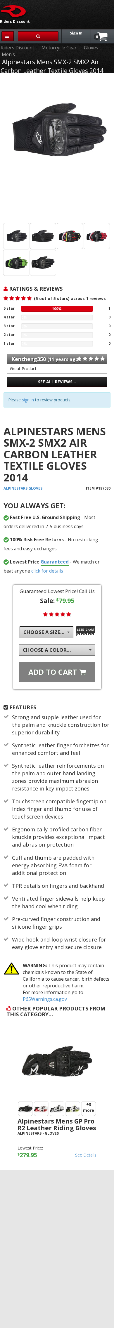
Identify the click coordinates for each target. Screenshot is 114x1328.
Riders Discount (17, 48)
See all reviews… (57, 381)
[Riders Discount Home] (13, 11)
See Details (85, 1155)
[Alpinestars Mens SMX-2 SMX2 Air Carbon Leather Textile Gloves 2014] (57, 149)
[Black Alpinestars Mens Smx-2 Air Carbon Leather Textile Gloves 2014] (16, 236)
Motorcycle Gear (59, 48)
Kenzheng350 (28, 359)
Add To (53, 672)
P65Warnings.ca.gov (45, 999)
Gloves (91, 48)
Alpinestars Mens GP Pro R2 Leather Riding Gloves (57, 1124)
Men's (8, 54)
